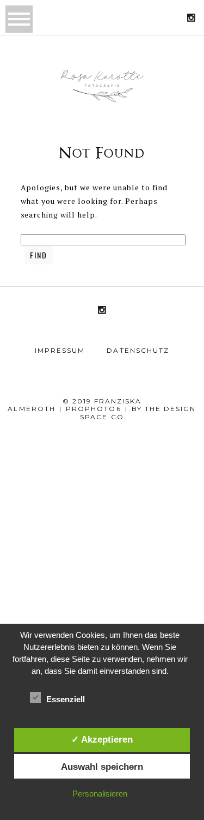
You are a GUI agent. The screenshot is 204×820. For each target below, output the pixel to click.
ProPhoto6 (93, 409)
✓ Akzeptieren (102, 739)
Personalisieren (99, 793)
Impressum (60, 350)
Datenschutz (138, 350)
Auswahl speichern (102, 766)
